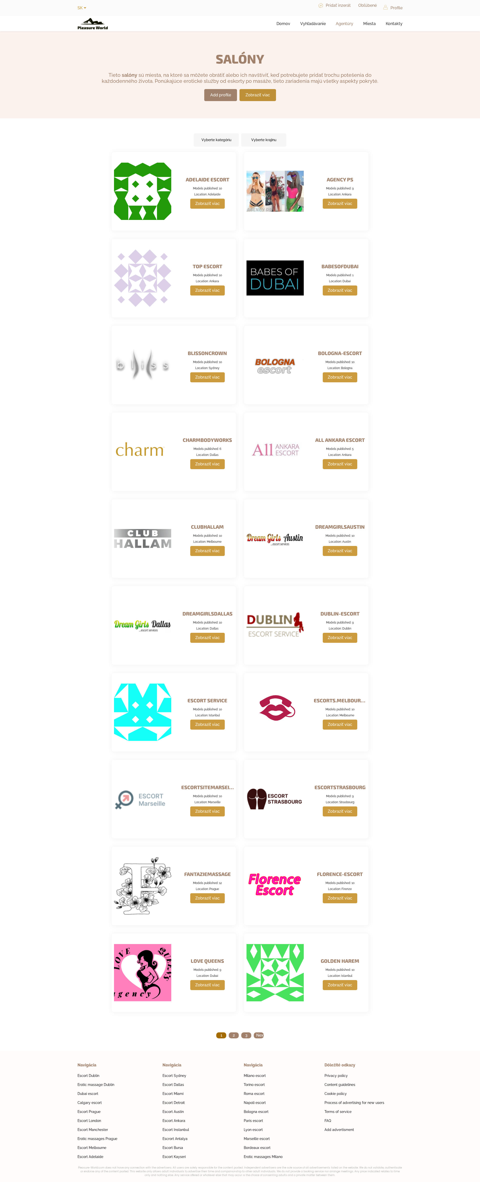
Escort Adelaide (90, 1157)
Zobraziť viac (258, 95)
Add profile (220, 95)
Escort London (89, 1121)
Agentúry (344, 23)
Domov (283, 23)
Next (260, 1035)
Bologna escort (256, 1112)
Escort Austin (173, 1112)
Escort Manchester (93, 1130)
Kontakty (394, 23)
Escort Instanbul (175, 1130)
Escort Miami (173, 1094)
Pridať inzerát (338, 5)
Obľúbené (367, 5)
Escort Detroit (173, 1103)
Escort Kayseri (174, 1157)
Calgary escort (90, 1103)
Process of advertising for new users (354, 1103)
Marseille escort (257, 1139)
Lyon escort (253, 1130)
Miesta (369, 23)
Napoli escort (255, 1103)
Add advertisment (339, 1130)
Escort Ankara (173, 1121)
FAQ (327, 1121)
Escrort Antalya (175, 1139)
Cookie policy (335, 1094)
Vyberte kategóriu (216, 140)
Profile (396, 8)
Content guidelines (339, 1085)
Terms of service (338, 1112)
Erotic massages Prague (97, 1139)
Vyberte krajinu (263, 140)
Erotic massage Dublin (96, 1085)
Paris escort (253, 1121)
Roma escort (254, 1094)
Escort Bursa (172, 1148)
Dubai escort (88, 1094)
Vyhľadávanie (313, 23)
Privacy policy (336, 1076)
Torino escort (254, 1085)
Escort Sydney (174, 1076)
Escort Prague (89, 1112)
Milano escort (255, 1076)
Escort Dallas (173, 1085)
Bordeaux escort (257, 1148)
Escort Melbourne (92, 1148)
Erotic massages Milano (263, 1157)
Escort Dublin (88, 1076)
